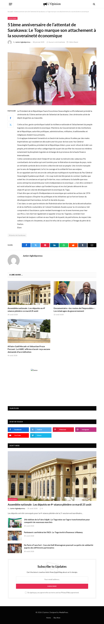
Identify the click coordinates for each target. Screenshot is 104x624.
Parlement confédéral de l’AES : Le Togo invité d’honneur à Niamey (53, 532)
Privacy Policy (66, 593)
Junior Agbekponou (22, 42)
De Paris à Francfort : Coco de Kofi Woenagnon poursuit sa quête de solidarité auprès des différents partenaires (58, 546)
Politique (12, 18)
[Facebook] (10, 118)
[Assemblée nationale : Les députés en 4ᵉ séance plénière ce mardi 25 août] (29, 293)
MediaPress (63, 612)
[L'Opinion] (52, 4)
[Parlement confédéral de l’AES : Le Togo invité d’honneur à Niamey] (15, 535)
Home (48, 618)
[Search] (93, 4)
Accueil (10, 12)
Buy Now (57, 618)
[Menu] (10, 4)
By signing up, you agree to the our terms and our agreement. (53, 593)
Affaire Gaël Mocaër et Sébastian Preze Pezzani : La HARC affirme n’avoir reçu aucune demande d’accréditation (29, 349)
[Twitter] (10, 125)
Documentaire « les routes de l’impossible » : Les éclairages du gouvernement (74, 309)
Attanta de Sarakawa (17, 235)
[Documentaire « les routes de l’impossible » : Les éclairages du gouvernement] (75, 293)
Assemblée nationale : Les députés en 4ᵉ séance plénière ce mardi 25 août (26, 309)
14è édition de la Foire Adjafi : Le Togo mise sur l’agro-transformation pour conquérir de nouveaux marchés (57, 520)
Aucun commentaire (57, 42)
